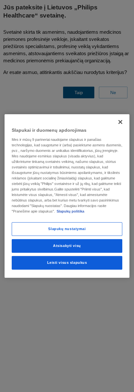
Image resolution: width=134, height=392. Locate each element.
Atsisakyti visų (67, 246)
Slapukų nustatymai (67, 229)
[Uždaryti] (120, 122)
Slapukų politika (70, 211)
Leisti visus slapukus (67, 262)
